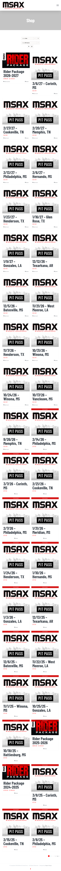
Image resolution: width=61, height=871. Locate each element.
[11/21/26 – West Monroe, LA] (45, 288)
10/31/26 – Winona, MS (40, 352)
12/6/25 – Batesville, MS (13, 663)
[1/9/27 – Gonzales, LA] (16, 244)
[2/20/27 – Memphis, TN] (45, 111)
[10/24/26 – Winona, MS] (16, 377)
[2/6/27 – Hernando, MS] (45, 155)
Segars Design (48, 865)
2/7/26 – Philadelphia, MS (15, 530)
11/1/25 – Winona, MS (15, 708)
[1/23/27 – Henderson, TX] (16, 199)
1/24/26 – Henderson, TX (13, 574)
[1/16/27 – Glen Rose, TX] (45, 199)
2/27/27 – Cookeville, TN (13, 130)
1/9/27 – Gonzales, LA (12, 263)
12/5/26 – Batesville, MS (13, 307)
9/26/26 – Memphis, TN (12, 441)
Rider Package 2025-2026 (42, 740)
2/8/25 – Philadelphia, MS (44, 841)
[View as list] (31, 46)
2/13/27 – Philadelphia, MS (15, 174)
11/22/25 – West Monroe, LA (43, 663)
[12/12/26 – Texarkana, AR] (45, 244)
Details (27, 81)
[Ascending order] (38, 38)
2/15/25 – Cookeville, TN (13, 841)
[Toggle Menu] (58, 5)
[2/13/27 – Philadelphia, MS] (16, 155)
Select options (7, 81)
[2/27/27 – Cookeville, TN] (16, 111)
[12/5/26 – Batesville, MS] (16, 288)
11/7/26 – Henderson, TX (13, 352)
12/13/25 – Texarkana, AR (42, 619)
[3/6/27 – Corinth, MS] (45, 66)
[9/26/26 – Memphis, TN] (16, 422)
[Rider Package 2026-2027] (16, 60)
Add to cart (35, 93)
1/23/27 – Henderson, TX (13, 218)
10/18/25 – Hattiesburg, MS (14, 752)
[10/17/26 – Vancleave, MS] (45, 377)
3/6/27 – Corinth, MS (44, 85)
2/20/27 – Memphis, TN (41, 130)
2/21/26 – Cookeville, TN (42, 485)
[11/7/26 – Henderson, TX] (16, 333)
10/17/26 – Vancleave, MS (42, 396)
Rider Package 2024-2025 (13, 785)
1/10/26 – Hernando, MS (42, 574)
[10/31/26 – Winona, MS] (45, 333)
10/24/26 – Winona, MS (11, 396)
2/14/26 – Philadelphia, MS (44, 441)
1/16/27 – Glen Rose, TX (42, 218)
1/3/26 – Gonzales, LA (12, 619)
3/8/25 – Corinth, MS (44, 797)
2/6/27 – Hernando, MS (42, 174)
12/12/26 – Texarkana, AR (42, 263)
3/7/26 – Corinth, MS (15, 485)
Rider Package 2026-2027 (13, 73)
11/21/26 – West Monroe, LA (43, 307)
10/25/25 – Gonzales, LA (41, 708)
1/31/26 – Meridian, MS (41, 530)
